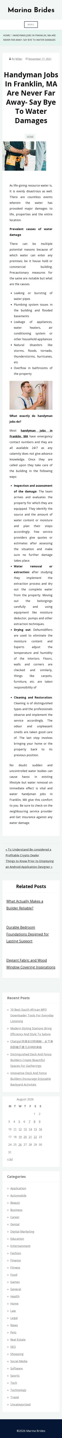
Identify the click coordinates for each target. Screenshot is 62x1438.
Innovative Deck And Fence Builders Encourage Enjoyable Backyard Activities (30, 1078)
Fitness (15, 1267)
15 (35, 1129)
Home (30, 136)
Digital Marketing (22, 1231)
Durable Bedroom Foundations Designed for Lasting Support (27, 934)
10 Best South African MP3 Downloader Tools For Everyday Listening (32, 1015)
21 (30, 1137)
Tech (13, 1383)
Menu (31, 24)
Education (17, 1239)
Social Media (18, 1361)
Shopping (17, 1354)
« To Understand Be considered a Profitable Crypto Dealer (28, 852)
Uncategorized (20, 1404)
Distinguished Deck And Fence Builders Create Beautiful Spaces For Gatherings (31, 1060)
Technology (18, 1390)
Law (13, 1311)
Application (18, 1188)
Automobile (18, 1195)
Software (16, 1368)
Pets (13, 1332)
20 (25, 1137)
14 (30, 1129)
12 (20, 1129)
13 (25, 1129)
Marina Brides (31, 10)
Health (14, 1296)
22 (35, 1137)
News (14, 1325)
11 (15, 1129)
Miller (18, 59)
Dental (14, 1224)
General (15, 1289)
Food (13, 1275)
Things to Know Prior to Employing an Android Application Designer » (30, 864)
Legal (14, 1318)
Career (14, 1217)
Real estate (18, 1339)
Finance (15, 1260)
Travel (14, 1397)
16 (40, 1129)
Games (15, 1282)
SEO (13, 1347)
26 (20, 1144)
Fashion (15, 1253)
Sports (15, 1375)
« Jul (10, 1159)
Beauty (15, 1203)
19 (20, 1137)
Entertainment (20, 1246)
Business (16, 1210)
